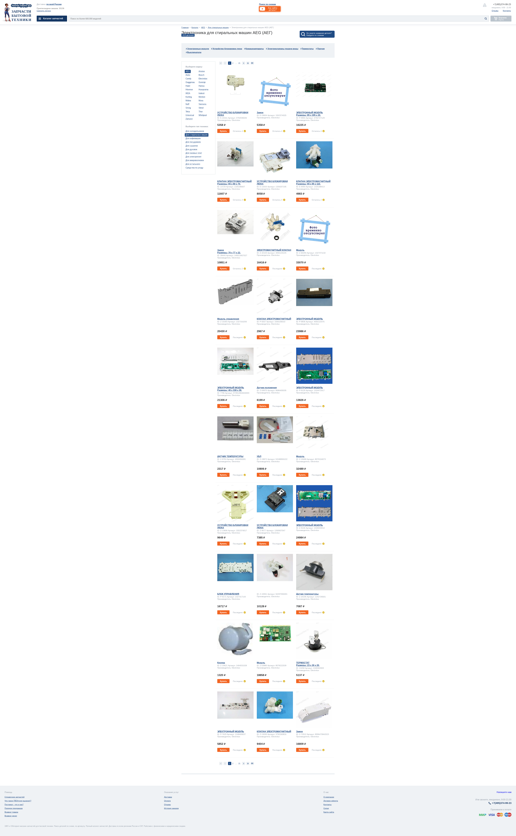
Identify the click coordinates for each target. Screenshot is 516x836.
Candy (188, 78)
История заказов (171, 808)
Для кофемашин (193, 138)
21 (239, 63)
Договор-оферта (330, 801)
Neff (187, 104)
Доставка (168, 797)
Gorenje (202, 82)
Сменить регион (44, 11)
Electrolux (203, 78)
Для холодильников (195, 131)
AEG (203, 27)
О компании (328, 797)
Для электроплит (193, 156)
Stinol (201, 108)
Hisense (189, 89)
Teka (188, 111)
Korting (189, 97)
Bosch (201, 75)
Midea (188, 100)
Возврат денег (11, 816)
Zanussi (189, 119)
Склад (326, 808)
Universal (190, 115)
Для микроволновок (195, 160)
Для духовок (191, 149)
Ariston (202, 71)
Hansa (201, 86)
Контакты (507, 11)
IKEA (188, 93)
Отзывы (495, 11)
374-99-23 (502, 4)
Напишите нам (504, 792)
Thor (201, 111)
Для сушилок (192, 146)
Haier (188, 86)
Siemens (202, 104)
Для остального (193, 164)
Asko (188, 75)
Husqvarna (203, 89)
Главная (185, 27)
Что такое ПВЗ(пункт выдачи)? (18, 801)
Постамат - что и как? (14, 804)
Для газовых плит (194, 153)
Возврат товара (11, 812)
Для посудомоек (193, 142)
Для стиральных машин (218, 27)
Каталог (194, 27)
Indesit (201, 93)
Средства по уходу (194, 167)
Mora (201, 100)
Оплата (167, 801)
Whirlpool (203, 115)
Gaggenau (190, 82)
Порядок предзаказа (14, 808)
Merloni (202, 97)
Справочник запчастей (14, 797)
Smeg (188, 108)
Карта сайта (328, 812)
